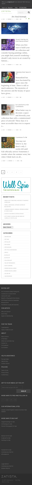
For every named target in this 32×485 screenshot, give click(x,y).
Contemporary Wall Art (7, 452)
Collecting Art (8, 260)
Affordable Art (5, 454)
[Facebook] (3, 399)
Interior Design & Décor (10, 268)
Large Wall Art (5, 464)
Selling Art (7, 273)
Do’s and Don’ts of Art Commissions (22, 105)
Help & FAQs (4, 361)
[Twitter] (11, 399)
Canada (3, 410)
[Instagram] (15, 399)
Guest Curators (8, 265)
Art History (7, 244)
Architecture (7, 236)
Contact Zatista (5, 363)
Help (16, 8)
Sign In (4, 8)
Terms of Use (4, 370)
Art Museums (7, 247)
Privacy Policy (5, 372)
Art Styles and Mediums (10, 250)
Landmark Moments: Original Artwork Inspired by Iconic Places (16, 210)
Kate (4, 19)
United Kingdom (10, 410)
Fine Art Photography (9, 263)
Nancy (4, 160)
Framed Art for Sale (6, 450)
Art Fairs (6, 239)
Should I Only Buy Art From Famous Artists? (22, 40)
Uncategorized (8, 276)
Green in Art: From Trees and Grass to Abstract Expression (16, 201)
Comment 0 (10, 19)
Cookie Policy (4, 375)
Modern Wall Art (5, 468)
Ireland (17, 410)
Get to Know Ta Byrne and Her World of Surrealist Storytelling (14, 217)
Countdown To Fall (21, 137)
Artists (6, 252)
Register (10, 8)
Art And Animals (19, 16)
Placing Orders (5, 359)
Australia (21, 410)
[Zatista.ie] (6, 11)
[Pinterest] (7, 399)
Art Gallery (7, 242)
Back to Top (5, 482)
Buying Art (7, 255)
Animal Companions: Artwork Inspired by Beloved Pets (14, 205)
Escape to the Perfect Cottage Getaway (14, 213)
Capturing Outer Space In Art (23, 73)
